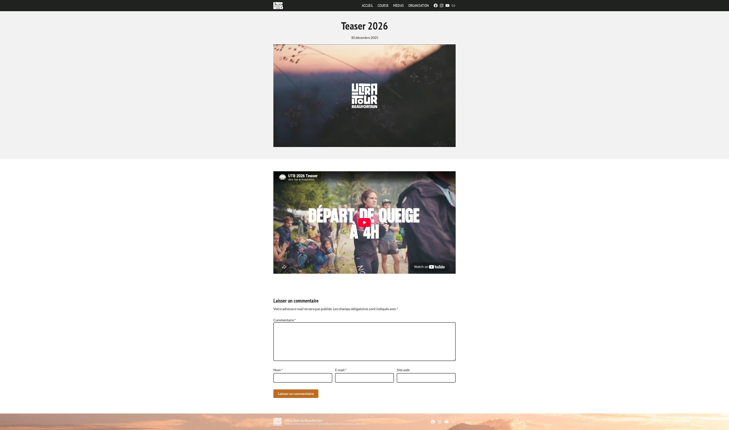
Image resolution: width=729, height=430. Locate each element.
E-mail (340, 370)
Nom (278, 370)
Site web (403, 370)
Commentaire (284, 320)
